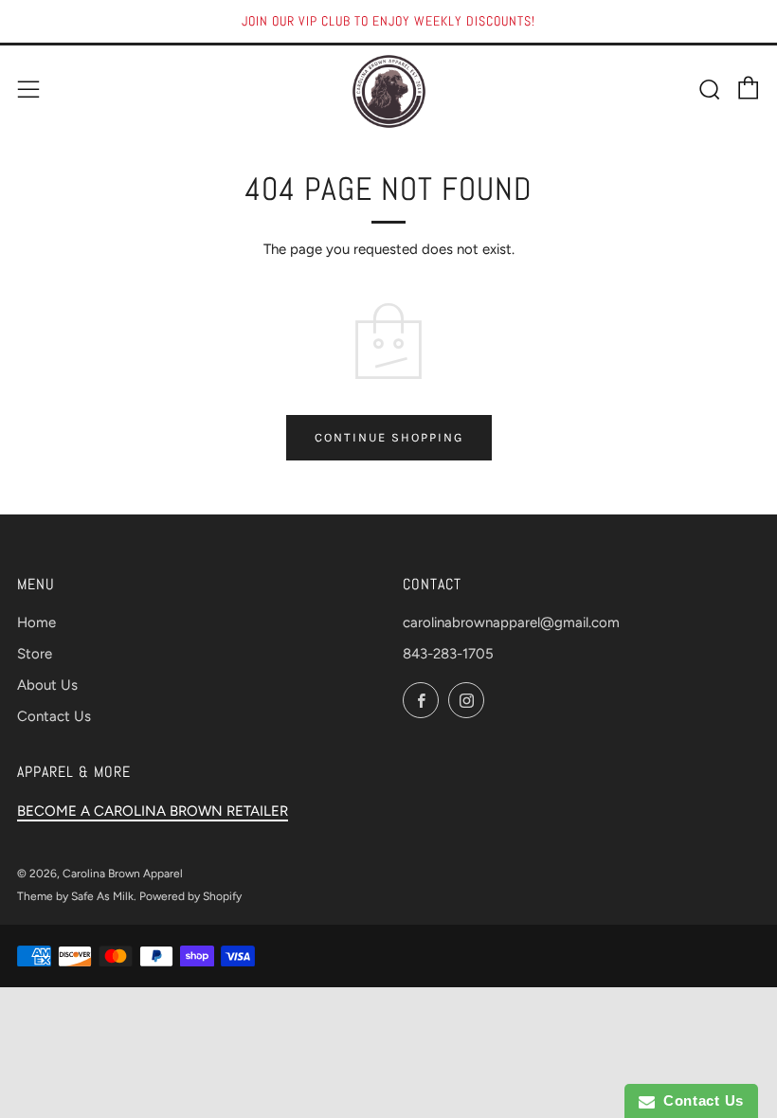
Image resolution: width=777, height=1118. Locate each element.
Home (36, 622)
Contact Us (54, 716)
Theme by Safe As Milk (75, 896)
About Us (47, 685)
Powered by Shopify (190, 896)
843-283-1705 (448, 653)
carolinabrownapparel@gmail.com (511, 622)
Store (34, 653)
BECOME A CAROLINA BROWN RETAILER (152, 811)
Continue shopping (389, 437)
